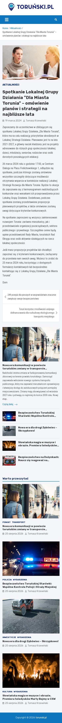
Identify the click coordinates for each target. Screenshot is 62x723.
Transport (18, 522)
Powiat (6, 522)
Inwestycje (9, 637)
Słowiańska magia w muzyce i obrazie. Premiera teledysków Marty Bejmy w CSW (37, 445)
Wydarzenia (20, 579)
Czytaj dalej (8, 404)
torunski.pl (41, 717)
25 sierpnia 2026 (14, 533)
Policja (7, 579)
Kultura (7, 691)
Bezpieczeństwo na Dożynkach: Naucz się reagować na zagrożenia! (38, 460)
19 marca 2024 (13, 120)
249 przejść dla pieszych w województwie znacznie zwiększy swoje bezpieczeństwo (32, 296)
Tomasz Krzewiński (36, 120)
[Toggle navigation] (6, 19)
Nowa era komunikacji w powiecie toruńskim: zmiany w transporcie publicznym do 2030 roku (24, 368)
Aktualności (10, 84)
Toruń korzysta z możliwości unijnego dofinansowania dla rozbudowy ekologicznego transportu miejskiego (32, 313)
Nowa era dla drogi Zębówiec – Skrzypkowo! (30, 641)
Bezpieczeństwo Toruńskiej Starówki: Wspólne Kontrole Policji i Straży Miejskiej (36, 416)
